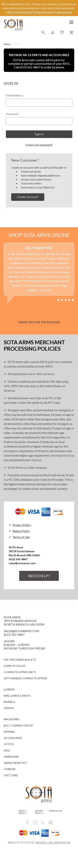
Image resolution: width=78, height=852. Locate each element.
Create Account (27, 197)
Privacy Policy (21, 525)
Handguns (11, 756)
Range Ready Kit (15, 762)
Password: (12, 114)
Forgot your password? (39, 144)
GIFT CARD (11, 775)
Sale (7, 750)
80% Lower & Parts (17, 695)
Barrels (9, 701)
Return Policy (21, 531)
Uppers (9, 708)
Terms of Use (21, 537)
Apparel (9, 731)
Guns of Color (14, 665)
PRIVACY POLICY (23, 812)
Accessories (13, 738)
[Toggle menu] (69, 23)
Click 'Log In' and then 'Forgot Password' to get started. (39, 12)
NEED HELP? (39, 576)
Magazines (12, 719)
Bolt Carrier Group (18, 725)
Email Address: (14, 95)
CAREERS (10, 769)
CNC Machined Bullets (20, 659)
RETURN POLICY (39, 812)
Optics (9, 744)
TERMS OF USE (55, 811)
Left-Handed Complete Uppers (25, 678)
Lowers (9, 689)
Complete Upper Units (20, 672)
